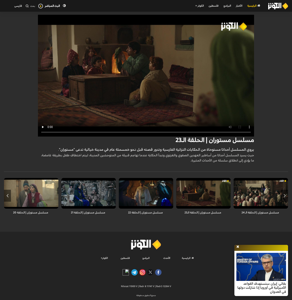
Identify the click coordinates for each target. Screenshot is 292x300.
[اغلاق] (237, 247)
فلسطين (214, 6)
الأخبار (239, 6)
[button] (284, 196)
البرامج (227, 6)
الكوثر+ (104, 258)
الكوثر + (199, 6)
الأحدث (166, 258)
